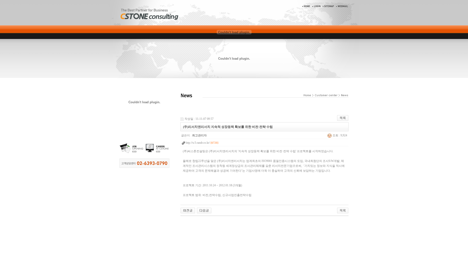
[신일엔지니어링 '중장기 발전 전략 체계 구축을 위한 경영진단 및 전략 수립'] (187, 210)
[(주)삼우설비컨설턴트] (204, 210)
